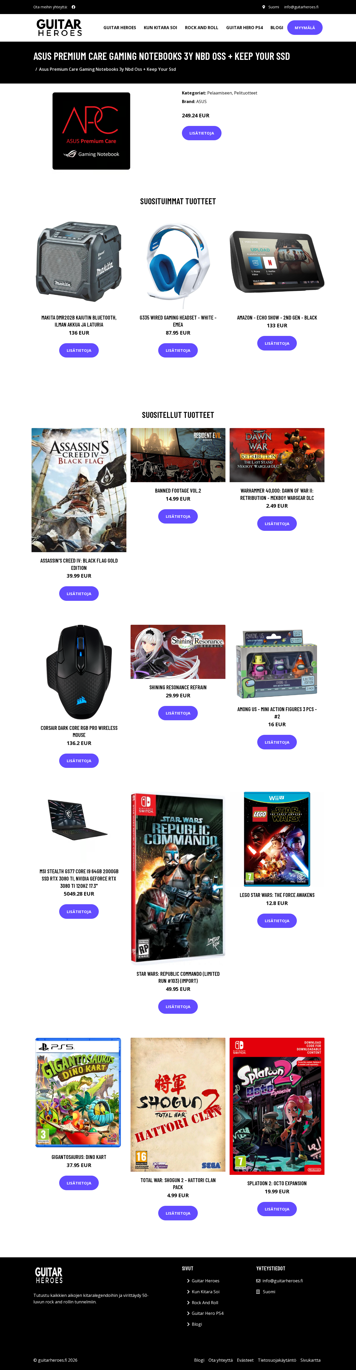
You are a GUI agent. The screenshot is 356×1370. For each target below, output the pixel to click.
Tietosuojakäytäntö (277, 1360)
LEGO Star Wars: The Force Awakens (277, 894)
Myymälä (305, 27)
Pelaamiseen (219, 93)
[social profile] (73, 7)
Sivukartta (310, 1360)
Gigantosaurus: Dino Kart (79, 1157)
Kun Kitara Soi (160, 27)
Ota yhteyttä (220, 1360)
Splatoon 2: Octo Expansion (277, 1183)
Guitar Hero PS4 (244, 27)
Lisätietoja (201, 133)
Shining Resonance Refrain (178, 687)
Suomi (273, 6)
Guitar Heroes (119, 27)
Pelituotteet (245, 93)
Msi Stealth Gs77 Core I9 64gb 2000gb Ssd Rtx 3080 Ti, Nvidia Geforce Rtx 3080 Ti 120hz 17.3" (79, 878)
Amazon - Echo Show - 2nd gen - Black (277, 317)
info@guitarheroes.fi (301, 6)
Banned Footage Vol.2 (178, 490)
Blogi (277, 27)
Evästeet (245, 1360)
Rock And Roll (201, 27)
